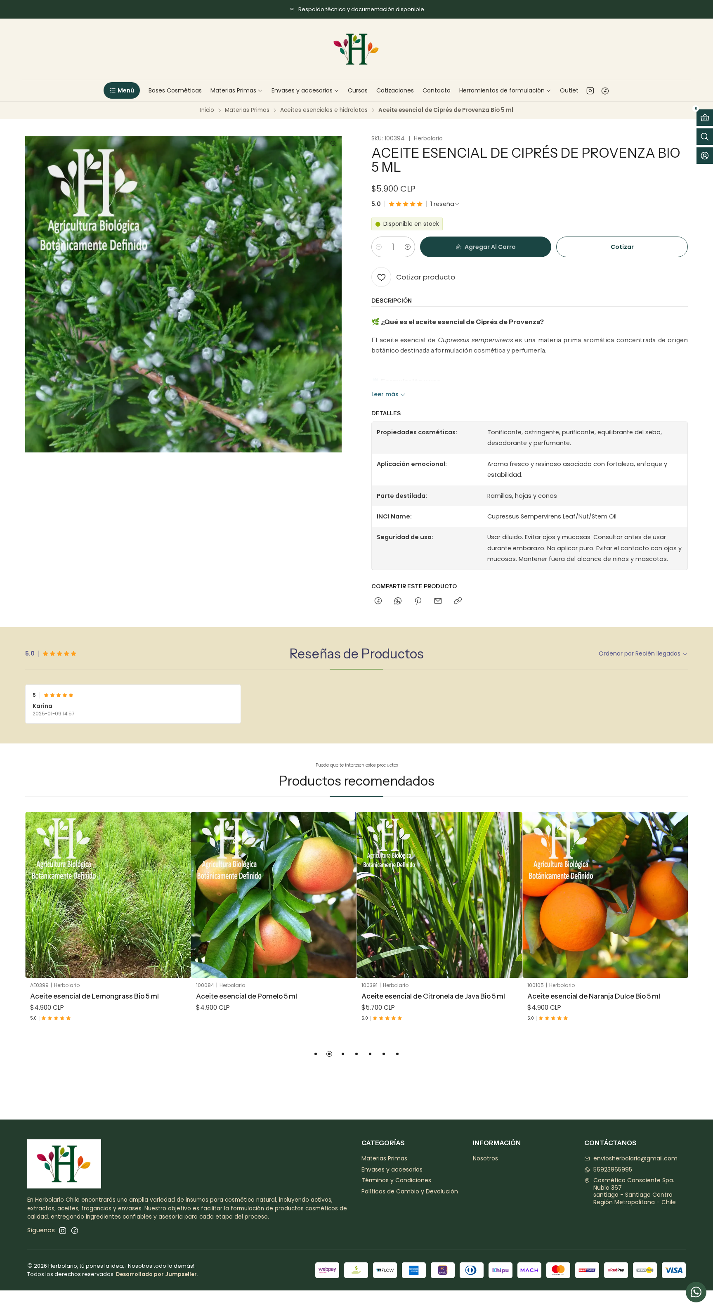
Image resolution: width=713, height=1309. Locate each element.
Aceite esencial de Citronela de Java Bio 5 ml (433, 996)
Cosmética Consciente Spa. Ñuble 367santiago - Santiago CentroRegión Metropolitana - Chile (634, 1191)
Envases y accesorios (392, 1169)
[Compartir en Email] (438, 601)
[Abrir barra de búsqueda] (704, 136)
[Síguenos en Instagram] (590, 90)
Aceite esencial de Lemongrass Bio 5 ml (94, 996)
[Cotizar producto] (178, 884)
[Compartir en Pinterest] (418, 601)
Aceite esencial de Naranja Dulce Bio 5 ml (593, 996)
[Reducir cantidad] (379, 247)
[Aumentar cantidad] (408, 247)
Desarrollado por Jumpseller (156, 1274)
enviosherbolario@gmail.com (635, 1158)
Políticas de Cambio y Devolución (409, 1191)
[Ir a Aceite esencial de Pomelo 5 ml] (274, 895)
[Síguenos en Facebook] (605, 90)
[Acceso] (704, 155)
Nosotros (485, 1158)
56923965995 (612, 1169)
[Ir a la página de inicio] (356, 49)
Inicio (207, 110)
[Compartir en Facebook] (378, 601)
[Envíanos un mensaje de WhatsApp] (696, 1292)
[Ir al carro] (704, 117)
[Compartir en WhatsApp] (398, 601)
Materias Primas (247, 110)
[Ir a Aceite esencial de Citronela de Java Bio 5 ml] (439, 895)
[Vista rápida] (178, 905)
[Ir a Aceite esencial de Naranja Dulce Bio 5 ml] (605, 895)
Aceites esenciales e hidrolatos (324, 110)
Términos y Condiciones (396, 1180)
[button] (121, 90)
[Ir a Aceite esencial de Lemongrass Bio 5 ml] (108, 895)
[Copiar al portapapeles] (458, 601)
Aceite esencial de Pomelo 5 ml (246, 996)
